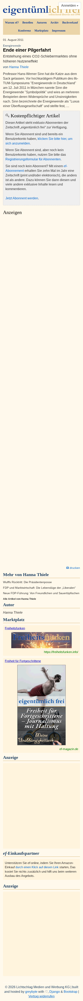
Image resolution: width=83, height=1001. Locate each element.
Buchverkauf (70, 22)
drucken (74, 567)
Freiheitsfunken (15, 628)
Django (54, 991)
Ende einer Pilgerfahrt (27, 48)
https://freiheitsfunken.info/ (61, 652)
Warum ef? (12, 22)
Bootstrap (70, 991)
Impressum (58, 30)
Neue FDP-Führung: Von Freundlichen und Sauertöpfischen (41, 593)
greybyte (31, 991)
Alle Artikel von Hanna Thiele (19, 599)
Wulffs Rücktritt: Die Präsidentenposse (27, 582)
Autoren (42, 22)
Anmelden (69, 5)
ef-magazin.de (68, 749)
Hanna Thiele (19, 67)
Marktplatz (41, 30)
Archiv (54, 22)
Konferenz (24, 30)
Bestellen (27, 22)
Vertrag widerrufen (41, 996)
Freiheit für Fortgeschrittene (23, 661)
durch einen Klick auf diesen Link (37, 867)
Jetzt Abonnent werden (21, 198)
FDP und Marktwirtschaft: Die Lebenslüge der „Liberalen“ (39, 587)
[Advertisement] (41, 391)
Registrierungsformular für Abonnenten (33, 159)
